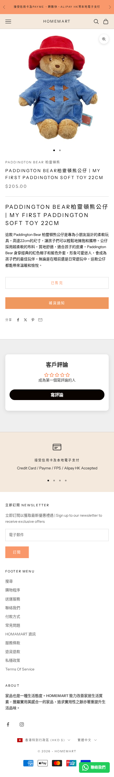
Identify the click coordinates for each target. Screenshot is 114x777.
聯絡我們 (12, 607)
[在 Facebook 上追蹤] (8, 724)
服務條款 (12, 642)
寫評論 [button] (57, 394)
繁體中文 (84, 740)
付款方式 (12, 616)
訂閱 (17, 552)
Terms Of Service (19, 669)
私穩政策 (12, 660)
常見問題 (12, 625)
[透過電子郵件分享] (40, 320)
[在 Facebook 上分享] (18, 320)
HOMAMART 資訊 (20, 634)
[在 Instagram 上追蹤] (21, 724)
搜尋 (9, 581)
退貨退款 (12, 651)
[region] (57, 457)
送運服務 (12, 599)
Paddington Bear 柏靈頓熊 (32, 162)
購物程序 (12, 590)
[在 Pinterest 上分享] (33, 320)
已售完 (57, 283)
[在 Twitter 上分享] (25, 320)
